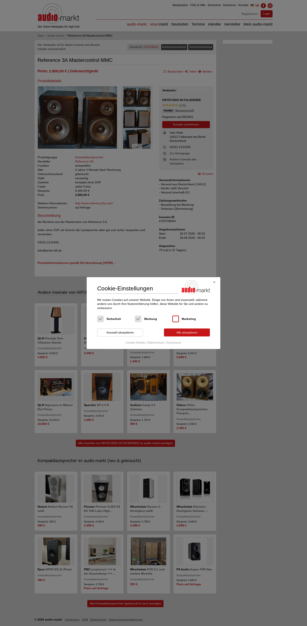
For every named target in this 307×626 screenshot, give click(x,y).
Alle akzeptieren (187, 332)
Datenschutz (155, 342)
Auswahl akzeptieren (120, 332)
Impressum (173, 342)
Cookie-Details (135, 342)
